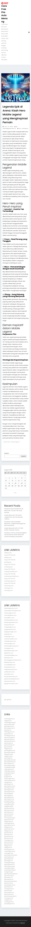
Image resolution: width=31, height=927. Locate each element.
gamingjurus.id (9, 790)
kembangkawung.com (11, 646)
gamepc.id (7, 730)
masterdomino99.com (11, 576)
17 (6, 483)
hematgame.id (9, 849)
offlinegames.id (9, 732)
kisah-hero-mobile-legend (11, 442)
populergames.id (9, 885)
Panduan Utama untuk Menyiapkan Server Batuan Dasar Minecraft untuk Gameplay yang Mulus (15, 534)
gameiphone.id (9, 726)
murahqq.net (8, 567)
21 (18, 483)
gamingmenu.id (9, 792)
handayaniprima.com (11, 620)
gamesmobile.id (9, 737)
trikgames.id (8, 749)
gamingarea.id (9, 797)
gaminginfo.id (8, 784)
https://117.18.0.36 (9, 555)
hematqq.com (9, 586)
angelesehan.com (10, 629)
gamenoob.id (8, 883)
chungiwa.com (9, 648)
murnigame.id (8, 840)
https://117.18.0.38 (9, 574)
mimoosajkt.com (9, 643)
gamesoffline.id (9, 739)
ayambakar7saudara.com (12, 610)
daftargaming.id (9, 866)
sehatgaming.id (9, 868)
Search (6, 453)
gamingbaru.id (9, 857)
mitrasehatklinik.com (10, 655)
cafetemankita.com (10, 639)
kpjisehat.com (8, 653)
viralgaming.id (8, 872)
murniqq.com (8, 588)
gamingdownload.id (10, 855)
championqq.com (10, 581)
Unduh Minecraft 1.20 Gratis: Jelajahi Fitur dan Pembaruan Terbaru (13, 517)
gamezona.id (8, 838)
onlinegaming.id (9, 773)
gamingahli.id (8, 795)
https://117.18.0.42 (9, 564)
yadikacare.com (9, 672)
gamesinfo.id (8, 734)
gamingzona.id (9, 799)
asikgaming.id (8, 806)
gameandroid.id (9, 724)
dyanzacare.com (9, 681)
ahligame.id (8, 846)
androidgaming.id (10, 722)
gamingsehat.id (9, 864)
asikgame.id (8, 847)
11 (9, 481)
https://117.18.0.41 (9, 569)
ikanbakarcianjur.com (11, 650)
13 (15, 481)
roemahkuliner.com (10, 615)
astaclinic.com (9, 674)
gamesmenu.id (9, 808)
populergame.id (9, 904)
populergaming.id (10, 870)
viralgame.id (8, 900)
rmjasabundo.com (10, 641)
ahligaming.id (8, 821)
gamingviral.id (8, 859)
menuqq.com (8, 590)
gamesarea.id (8, 842)
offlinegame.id (9, 769)
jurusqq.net (7, 562)
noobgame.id (8, 898)
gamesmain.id (8, 814)
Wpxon (22, 923)
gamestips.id (8, 743)
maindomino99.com (10, 571)
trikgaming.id (8, 756)
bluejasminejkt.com (10, 632)
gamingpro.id (8, 861)
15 (21, 481)
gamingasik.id (8, 793)
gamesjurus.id (8, 812)
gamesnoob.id (9, 876)
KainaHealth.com (9, 667)
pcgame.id (7, 775)
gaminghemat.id (9, 786)
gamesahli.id (8, 816)
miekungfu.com (9, 636)
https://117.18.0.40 (9, 583)
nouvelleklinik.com (10, 665)
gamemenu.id (8, 836)
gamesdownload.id (10, 881)
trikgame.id (7, 721)
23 (25, 483)
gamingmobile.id (9, 752)
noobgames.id (9, 889)
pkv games (7, 699)
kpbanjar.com (8, 658)
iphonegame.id (9, 763)
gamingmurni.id (9, 788)
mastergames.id (9, 851)
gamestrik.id (8, 747)
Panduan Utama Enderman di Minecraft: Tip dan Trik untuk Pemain (13, 510)
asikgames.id (8, 831)
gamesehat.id (8, 894)
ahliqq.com (7, 557)
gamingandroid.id (10, 760)
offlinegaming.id (9, 771)
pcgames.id (8, 777)
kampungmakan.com (11, 622)
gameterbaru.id (9, 745)
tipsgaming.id (8, 754)
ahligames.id (8, 827)
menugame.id (8, 853)
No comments (23, 128)
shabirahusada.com (10, 669)
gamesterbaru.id (9, 741)
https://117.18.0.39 (9, 560)
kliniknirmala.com (9, 662)
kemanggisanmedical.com (12, 660)
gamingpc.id (8, 758)
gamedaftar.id (9, 892)
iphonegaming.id (9, 765)
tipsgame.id (8, 782)
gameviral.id (8, 890)
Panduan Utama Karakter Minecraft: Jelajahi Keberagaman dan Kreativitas (14, 523)
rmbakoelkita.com (10, 627)
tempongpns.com (10, 613)
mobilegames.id (9, 735)
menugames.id (9, 823)
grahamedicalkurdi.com (11, 679)
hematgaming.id (9, 818)
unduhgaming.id (9, 862)
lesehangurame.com (11, 608)
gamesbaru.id (8, 879)
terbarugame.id (9, 778)
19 (12, 483)
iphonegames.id (9, 728)
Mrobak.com (8, 634)
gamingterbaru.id (9, 762)
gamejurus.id (8, 834)
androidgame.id (9, 719)
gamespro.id (8, 877)
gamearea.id (8, 844)
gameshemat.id (9, 825)
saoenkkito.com (9, 618)
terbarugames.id (9, 780)
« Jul (15, 493)
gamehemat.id (9, 829)
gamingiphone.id (9, 750)
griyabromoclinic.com (11, 683)
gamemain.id (8, 833)
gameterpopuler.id (10, 896)
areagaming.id (9, 805)
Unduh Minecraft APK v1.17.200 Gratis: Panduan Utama (13, 529)
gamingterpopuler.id (10, 874)
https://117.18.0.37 (9, 579)
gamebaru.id (8, 887)
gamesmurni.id (9, 810)
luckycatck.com (9, 625)
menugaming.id (9, 803)
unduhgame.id (9, 902)
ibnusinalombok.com (10, 676)
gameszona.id (8, 819)
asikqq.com (8, 553)
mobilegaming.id (9, 767)
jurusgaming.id (9, 801)
